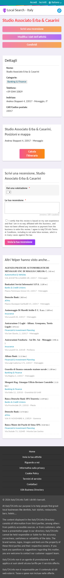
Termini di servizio (32, 479)
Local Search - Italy (20, 10)
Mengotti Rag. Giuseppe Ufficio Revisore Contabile (29, 382)
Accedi (33, 2)
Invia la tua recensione (20, 242)
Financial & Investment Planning (20, 330)
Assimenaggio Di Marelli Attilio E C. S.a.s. (25, 310)
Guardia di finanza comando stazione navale (26, 369)
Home (32, 451)
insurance (9, 314)
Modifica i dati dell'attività (32, 37)
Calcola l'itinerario (32, 153)
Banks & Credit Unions (15, 288)
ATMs (7, 301)
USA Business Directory (32, 490)
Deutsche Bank (12, 297)
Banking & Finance (16, 82)
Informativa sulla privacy (32, 468)
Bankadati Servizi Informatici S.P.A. (22, 284)
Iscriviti (42, 2)
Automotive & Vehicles (15, 275)
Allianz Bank (11, 356)
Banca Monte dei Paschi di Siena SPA (23, 425)
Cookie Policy (32, 473)
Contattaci (32, 484)
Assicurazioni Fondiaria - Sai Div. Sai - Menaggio (28, 340)
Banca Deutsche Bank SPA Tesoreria (22, 399)
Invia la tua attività (32, 457)
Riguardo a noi (32, 462)
